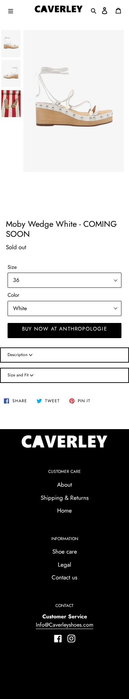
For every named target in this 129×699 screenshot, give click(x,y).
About (64, 484)
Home (64, 510)
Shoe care (64, 551)
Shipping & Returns (65, 498)
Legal (64, 564)
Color (13, 295)
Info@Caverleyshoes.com (64, 625)
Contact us (64, 577)
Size (12, 267)
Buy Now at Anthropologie (64, 329)
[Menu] (18, 10)
